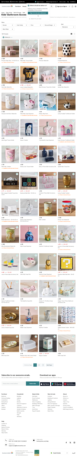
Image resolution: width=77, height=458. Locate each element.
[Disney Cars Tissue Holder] (29, 162)
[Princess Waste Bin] (48, 56)
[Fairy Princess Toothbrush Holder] (66, 136)
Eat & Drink (35, 409)
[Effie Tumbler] (48, 215)
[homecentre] (8, 6)
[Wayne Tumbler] (48, 351)
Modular (4, 409)
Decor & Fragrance (21, 403)
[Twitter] (70, 442)
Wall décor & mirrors (22, 407)
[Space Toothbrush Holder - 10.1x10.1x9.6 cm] (10, 297)
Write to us (65, 398)
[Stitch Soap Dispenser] (29, 242)
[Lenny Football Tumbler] (66, 189)
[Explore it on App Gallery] (69, 384)
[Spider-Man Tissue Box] (66, 162)
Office (3, 405)
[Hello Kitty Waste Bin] (10, 83)
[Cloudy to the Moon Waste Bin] (10, 109)
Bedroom (4, 396)
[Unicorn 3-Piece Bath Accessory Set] (66, 242)
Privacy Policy (66, 405)
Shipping (4, 425)
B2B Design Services (68, 409)
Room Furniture (36, 398)
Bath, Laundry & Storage (54, 405)
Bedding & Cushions (53, 398)
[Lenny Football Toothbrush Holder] (66, 109)
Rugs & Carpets (36, 411)
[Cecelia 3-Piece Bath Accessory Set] (48, 189)
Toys (33, 407)
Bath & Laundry (20, 411)
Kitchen (19, 401)
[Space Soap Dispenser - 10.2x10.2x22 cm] (29, 215)
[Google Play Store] (57, 384)
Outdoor (4, 407)
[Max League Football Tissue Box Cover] (10, 189)
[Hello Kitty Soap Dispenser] (29, 109)
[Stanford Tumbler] (48, 323)
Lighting (19, 398)
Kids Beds (34, 396)
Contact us (4, 423)
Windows (19, 416)
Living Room (5, 400)
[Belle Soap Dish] (66, 351)
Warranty (4, 431)
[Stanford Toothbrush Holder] (48, 242)
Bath (24, 12)
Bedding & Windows (37, 403)
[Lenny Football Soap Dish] (10, 323)
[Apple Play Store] (45, 384)
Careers (65, 400)
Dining (18, 400)
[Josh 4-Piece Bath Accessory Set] (10, 270)
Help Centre (5, 432)
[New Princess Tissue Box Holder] (48, 83)
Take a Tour (66, 401)
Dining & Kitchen (52, 401)
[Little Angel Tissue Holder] (10, 136)
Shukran (65, 403)
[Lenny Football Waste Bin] (29, 83)
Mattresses (4, 403)
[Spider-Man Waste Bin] (66, 83)
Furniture (50, 396)
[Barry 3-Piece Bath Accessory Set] (48, 162)
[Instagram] (74, 442)
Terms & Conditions (68, 407)
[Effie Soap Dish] (10, 351)
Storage (19, 412)
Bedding (19, 396)
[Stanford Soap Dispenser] (48, 270)
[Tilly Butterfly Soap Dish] (29, 297)
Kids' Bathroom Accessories (17, 14)
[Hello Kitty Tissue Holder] (29, 56)
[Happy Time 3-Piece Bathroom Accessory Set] (66, 297)
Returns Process (6, 427)
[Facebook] (66, 442)
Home (3, 12)
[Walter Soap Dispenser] (29, 323)
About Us (65, 396)
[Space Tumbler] (29, 136)
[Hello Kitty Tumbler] (10, 162)
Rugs (18, 414)
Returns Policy (5, 429)
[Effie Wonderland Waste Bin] (10, 242)
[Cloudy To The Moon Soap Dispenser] (48, 297)
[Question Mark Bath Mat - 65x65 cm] (66, 270)
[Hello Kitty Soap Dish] (29, 270)
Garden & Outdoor (21, 409)
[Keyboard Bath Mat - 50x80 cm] (29, 189)
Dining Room (5, 401)
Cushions (19, 405)
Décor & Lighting (36, 401)
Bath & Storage (17, 12)
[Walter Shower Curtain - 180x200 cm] (66, 323)
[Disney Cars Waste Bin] (66, 215)
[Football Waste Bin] (66, 56)
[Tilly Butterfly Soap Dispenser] (48, 136)
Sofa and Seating (6, 398)
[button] (69, 6)
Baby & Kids (9, 12)
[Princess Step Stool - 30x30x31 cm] (10, 56)
